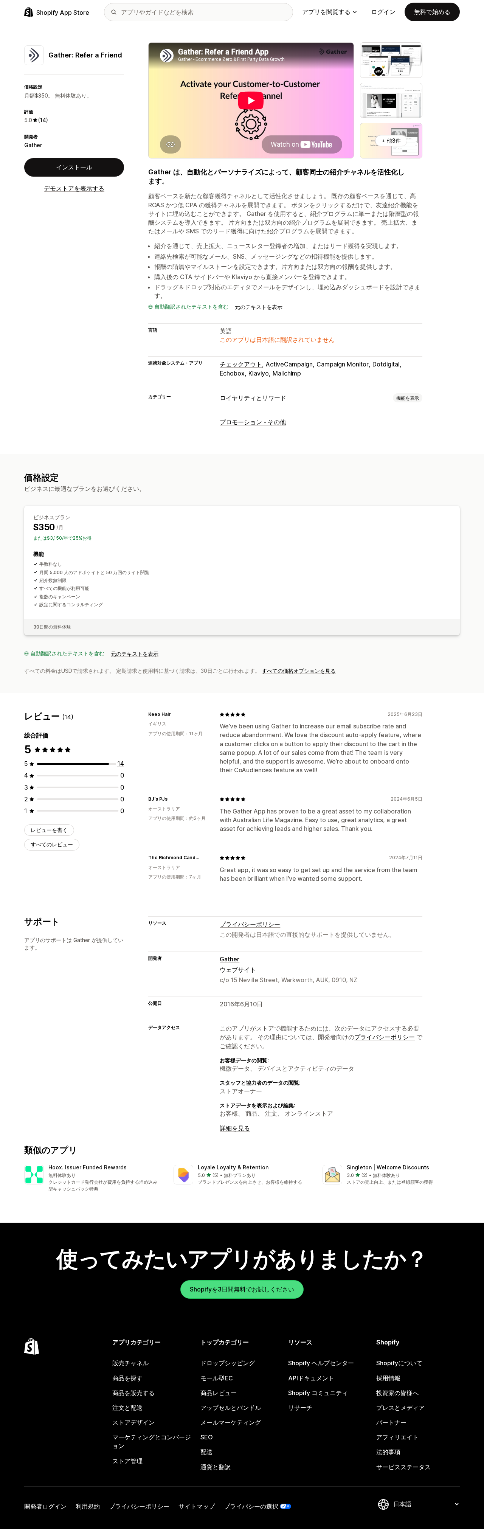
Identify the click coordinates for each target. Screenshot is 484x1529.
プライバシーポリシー (250, 924)
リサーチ (300, 1407)
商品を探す (127, 1378)
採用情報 (388, 1378)
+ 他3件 (391, 140)
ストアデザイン (133, 1422)
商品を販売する (133, 1393)
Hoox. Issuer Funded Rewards (87, 1167)
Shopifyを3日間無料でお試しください (242, 1289)
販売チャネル (130, 1363)
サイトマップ (196, 1506)
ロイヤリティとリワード (253, 398)
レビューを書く (49, 830)
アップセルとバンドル (230, 1407)
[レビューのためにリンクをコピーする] (175, 714)
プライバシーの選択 (251, 1506)
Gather (33, 145)
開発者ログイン (45, 1506)
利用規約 (88, 1506)
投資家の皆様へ (397, 1393)
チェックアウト (241, 364)
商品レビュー (218, 1393)
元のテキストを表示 (258, 307)
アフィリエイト (397, 1437)
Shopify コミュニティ (318, 1393)
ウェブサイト (238, 969)
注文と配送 (127, 1407)
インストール (74, 167)
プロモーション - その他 (253, 422)
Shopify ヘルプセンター (321, 1363)
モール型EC (216, 1378)
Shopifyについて (399, 1363)
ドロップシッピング (227, 1363)
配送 (206, 1452)
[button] (92, 1178)
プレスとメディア (400, 1407)
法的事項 (388, 1452)
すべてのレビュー (52, 844)
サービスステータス (403, 1467)
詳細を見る (235, 1128)
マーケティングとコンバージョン (151, 1441)
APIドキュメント (311, 1378)
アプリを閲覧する (326, 12)
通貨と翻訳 (215, 1467)
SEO (206, 1437)
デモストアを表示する (74, 188)
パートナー (391, 1422)
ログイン (383, 12)
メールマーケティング (230, 1422)
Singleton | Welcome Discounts (388, 1167)
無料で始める (432, 12)
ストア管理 (127, 1461)
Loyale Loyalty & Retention (233, 1167)
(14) (43, 120)
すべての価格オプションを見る (299, 670)
